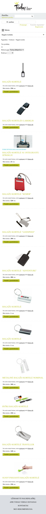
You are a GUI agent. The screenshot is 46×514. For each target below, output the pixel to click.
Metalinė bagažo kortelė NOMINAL (22, 378)
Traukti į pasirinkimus (11, 92)
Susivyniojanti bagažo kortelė (20, 478)
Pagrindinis (4, 40)
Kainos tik (30, 85)
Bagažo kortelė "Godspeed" (18, 232)
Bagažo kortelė (11, 82)
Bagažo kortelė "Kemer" (16, 194)
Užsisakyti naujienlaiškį (23, 498)
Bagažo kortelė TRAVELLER (18, 444)
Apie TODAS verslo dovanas (23, 502)
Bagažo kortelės (20, 40)
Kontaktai (23, 506)
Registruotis (39, 27)
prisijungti (22, 85)
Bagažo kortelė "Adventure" (19, 270)
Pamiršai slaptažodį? (37, 25)
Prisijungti (23, 25)
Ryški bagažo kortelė (15, 406)
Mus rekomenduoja (23, 509)
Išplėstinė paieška (7, 17)
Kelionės (12, 40)
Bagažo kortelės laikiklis (18, 120)
